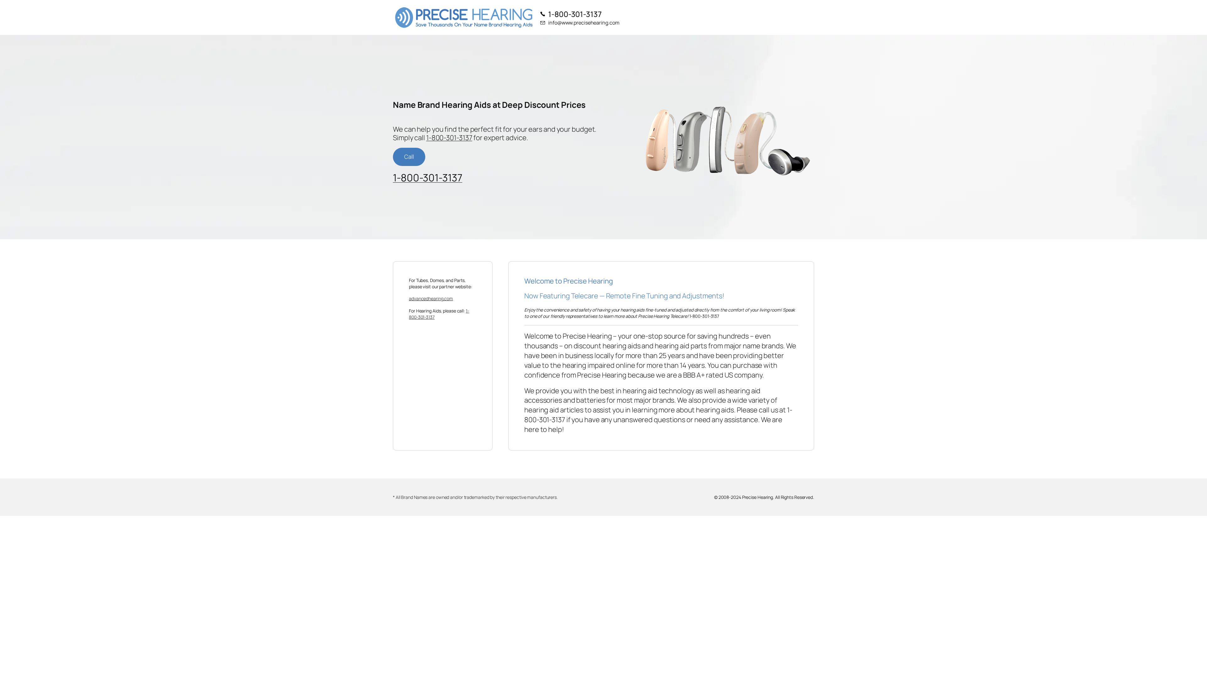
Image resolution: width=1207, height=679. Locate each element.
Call (409, 156)
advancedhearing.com (431, 298)
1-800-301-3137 (449, 137)
